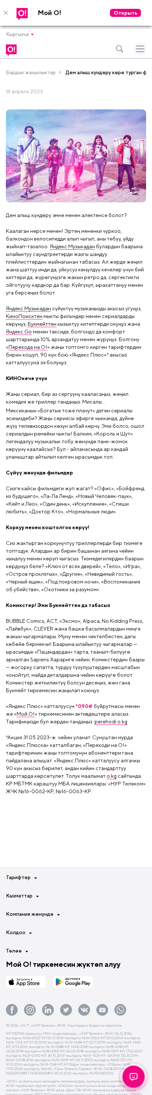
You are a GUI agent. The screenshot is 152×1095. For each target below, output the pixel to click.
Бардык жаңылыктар (31, 72)
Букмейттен (42, 324)
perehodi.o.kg (110, 721)
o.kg (112, 776)
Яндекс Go (19, 332)
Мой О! (26, 714)
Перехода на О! (27, 347)
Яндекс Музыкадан (72, 246)
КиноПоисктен (24, 316)
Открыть (125, 13)
